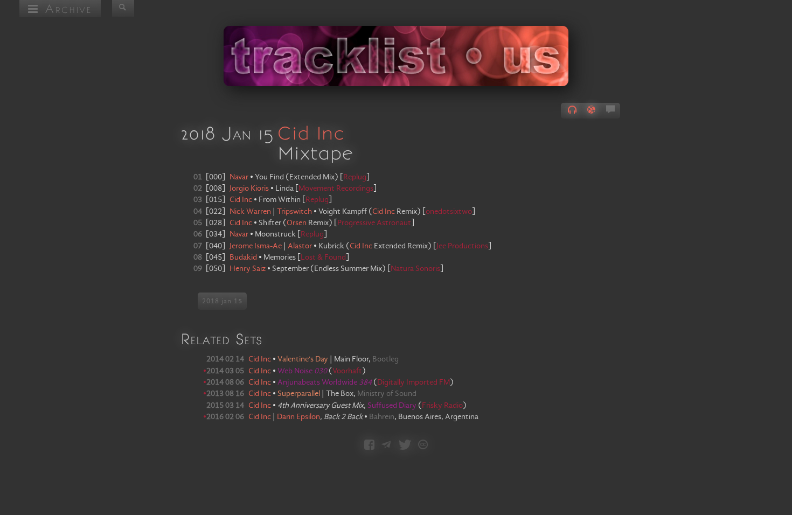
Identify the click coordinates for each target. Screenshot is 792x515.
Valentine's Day (302, 359)
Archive (65, 8)
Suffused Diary (392, 405)
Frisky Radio (442, 405)
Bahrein (381, 417)
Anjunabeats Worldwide (324, 382)
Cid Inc (310, 132)
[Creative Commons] (423, 445)
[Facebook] (369, 445)
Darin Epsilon (298, 417)
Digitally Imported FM (413, 382)
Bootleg (385, 359)
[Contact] (386, 445)
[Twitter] (405, 445)
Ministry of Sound (386, 393)
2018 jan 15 (222, 301)
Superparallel (298, 393)
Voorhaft (347, 371)
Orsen (297, 223)
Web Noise (302, 371)
